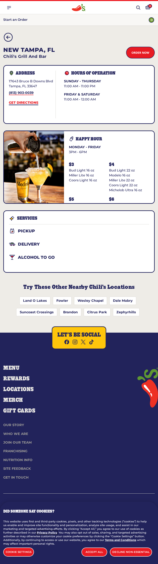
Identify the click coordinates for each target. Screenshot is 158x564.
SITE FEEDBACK (17, 469)
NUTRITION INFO (18, 460)
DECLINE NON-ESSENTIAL (131, 552)
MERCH (13, 400)
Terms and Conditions (120, 540)
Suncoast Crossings (37, 312)
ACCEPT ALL (94, 552)
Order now (140, 53)
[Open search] (138, 7)
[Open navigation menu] (9, 7)
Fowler (62, 301)
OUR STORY (13, 425)
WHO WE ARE (15, 434)
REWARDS (16, 379)
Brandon (70, 312)
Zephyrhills (126, 312)
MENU (11, 368)
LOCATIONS (18, 389)
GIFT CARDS (19, 411)
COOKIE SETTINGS (18, 552)
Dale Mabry (123, 301)
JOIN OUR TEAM (17, 442)
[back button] (8, 37)
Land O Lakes (35, 301)
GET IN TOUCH (16, 477)
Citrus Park (97, 312)
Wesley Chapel (90, 301)
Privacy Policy (47, 532)
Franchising (15, 451)
